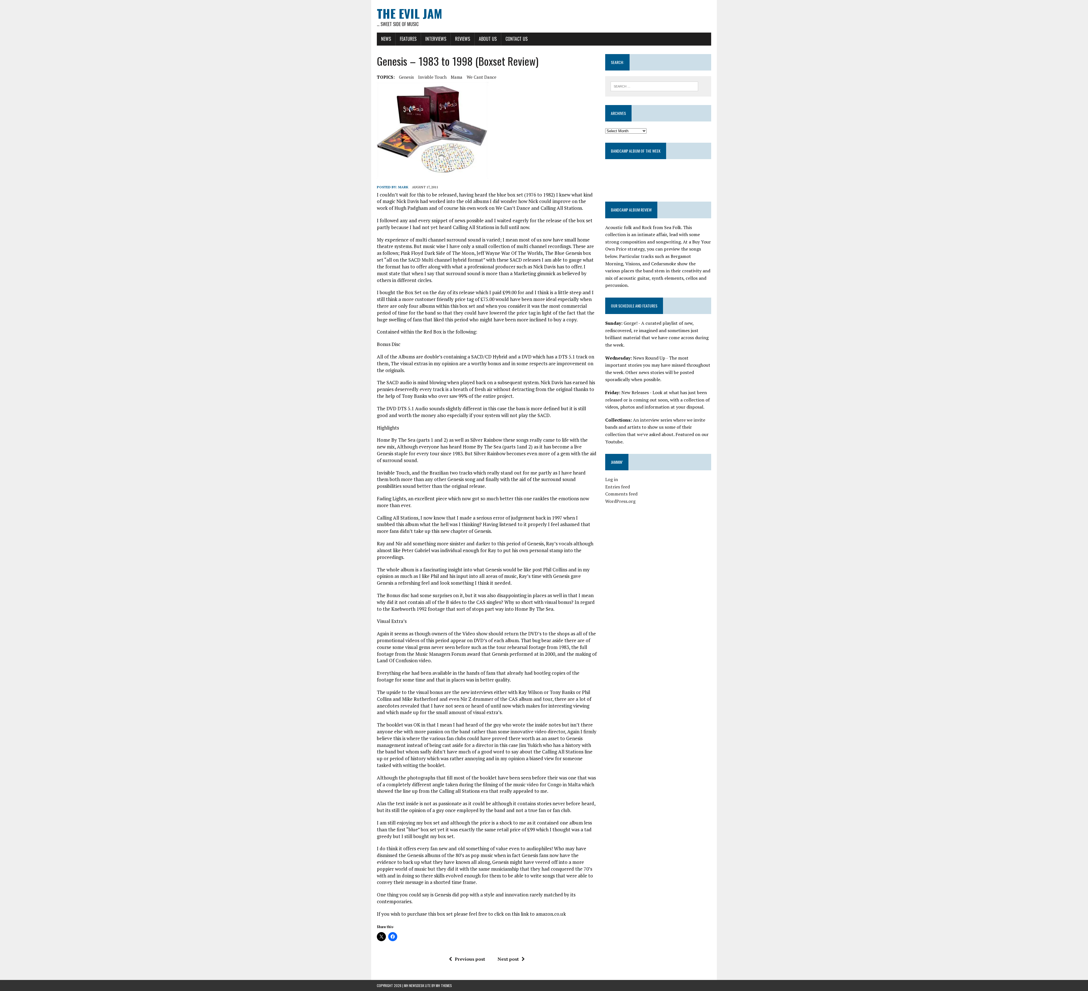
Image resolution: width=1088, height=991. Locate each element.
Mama (456, 77)
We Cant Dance (481, 77)
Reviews (462, 38)
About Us (488, 38)
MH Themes (444, 985)
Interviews (435, 38)
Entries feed (617, 487)
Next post (508, 959)
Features (408, 38)
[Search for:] (654, 86)
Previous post (470, 959)
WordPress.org (620, 501)
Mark (403, 187)
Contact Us (516, 38)
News (386, 38)
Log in (611, 479)
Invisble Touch (432, 77)
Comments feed (621, 494)
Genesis (406, 77)
